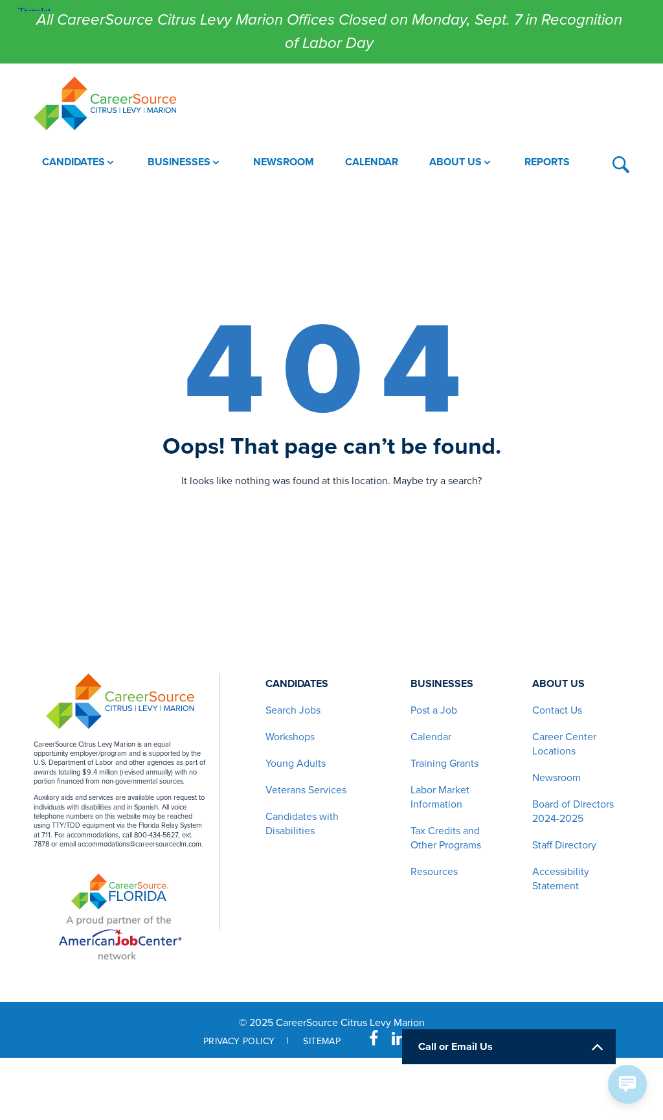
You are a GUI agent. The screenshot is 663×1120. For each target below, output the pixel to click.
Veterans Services (305, 790)
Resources (434, 871)
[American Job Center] (120, 935)
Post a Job (433, 710)
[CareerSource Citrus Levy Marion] (105, 103)
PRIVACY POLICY (239, 1041)
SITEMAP (322, 1041)
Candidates (296, 683)
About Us (558, 683)
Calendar (430, 736)
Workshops (290, 736)
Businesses (441, 683)
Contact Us (557, 710)
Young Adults (295, 763)
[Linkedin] (398, 1039)
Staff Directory (564, 845)
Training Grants (444, 763)
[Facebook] (373, 1039)
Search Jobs (292, 710)
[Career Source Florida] (119, 891)
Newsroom (556, 777)
